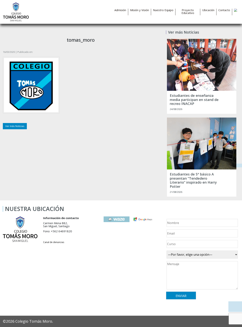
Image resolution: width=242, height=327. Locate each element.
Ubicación (208, 10)
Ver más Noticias (14, 126)
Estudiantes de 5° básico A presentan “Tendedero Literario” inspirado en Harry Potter (193, 180)
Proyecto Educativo (188, 11)
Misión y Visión (139, 10)
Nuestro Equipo (163, 10)
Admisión (120, 10)
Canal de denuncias (53, 242)
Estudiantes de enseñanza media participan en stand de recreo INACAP (194, 100)
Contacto (224, 10)
